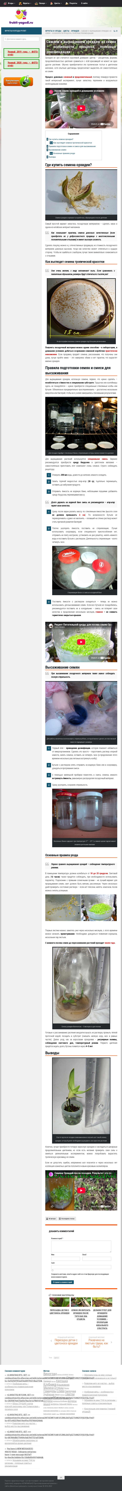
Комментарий (57, 1238)
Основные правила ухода (62, 153)
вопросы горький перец (61, 1404)
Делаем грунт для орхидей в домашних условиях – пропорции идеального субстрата (102, 1319)
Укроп (57, 1394)
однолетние (73, 1411)
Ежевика (47, 1381)
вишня (67, 1397)
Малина (48, 1388)
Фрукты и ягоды (53, 31)
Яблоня (57, 1398)
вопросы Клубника (60, 1401)
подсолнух (47, 1414)
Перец (66, 1388)
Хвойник (62, 1395)
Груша (70, 1377)
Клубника (49, 1384)
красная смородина (50, 1411)
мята (68, 1411)
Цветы (66, 31)
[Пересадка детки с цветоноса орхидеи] (59, 1302)
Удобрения (48, 1394)
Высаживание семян (56, 150)
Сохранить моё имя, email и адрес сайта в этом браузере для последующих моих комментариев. (80, 1275)
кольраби (71, 1407)
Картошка (62, 1381)
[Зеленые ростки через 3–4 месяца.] (99, 907)
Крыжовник (63, 1384)
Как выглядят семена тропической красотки (71, 143)
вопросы (48, 1400)
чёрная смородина (67, 1414)
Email (84, 1255)
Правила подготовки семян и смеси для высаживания (71, 146)
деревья (61, 1407)
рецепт (54, 1414)
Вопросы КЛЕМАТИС (62, 1374)
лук (59, 1411)
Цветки (56, 1358)
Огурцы (59, 1388)
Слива (60, 1391)
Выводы (51, 157)
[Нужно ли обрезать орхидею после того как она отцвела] (81, 1302)
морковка (63, 1411)
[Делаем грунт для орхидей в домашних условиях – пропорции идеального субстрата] (102, 1302)
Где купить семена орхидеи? (60, 139)
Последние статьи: (68, 1219)
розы (57, 1414)
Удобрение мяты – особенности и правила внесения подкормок (19, 1386)
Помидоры (49, 1391)
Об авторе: (52, 1219)
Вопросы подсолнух (58, 1378)
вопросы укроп (52, 1407)
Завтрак (53, 1381)
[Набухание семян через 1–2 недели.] (63, 907)
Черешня (47, 1398)
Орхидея (75, 31)
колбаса (66, 1407)
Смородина (70, 1391)
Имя (52, 1255)
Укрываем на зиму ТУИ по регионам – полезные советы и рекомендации (20, 1463)
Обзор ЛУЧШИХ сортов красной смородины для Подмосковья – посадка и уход (22, 1406)
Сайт (53, 1263)
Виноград (50, 1374)
